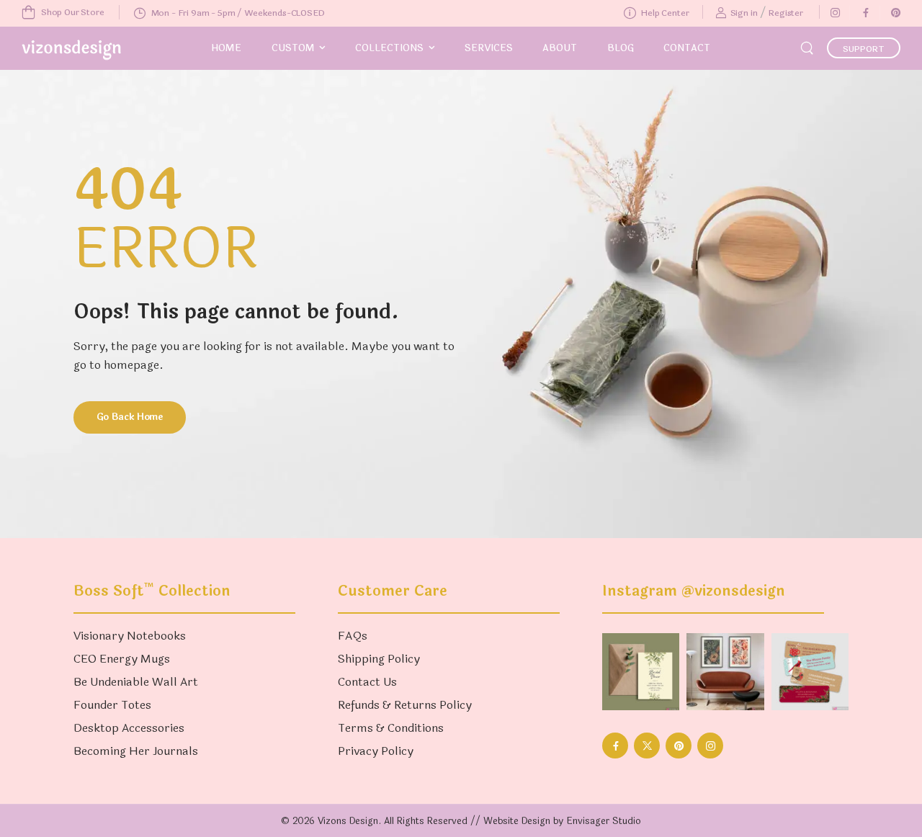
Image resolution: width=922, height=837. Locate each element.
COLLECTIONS (389, 48)
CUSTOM (293, 48)
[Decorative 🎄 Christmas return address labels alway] (810, 671)
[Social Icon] (835, 13)
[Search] (808, 47)
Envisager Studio (603, 821)
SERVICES (489, 48)
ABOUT (559, 48)
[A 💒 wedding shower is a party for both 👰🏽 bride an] (640, 671)
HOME (226, 48)
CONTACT (686, 48)
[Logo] (71, 50)
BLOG (620, 48)
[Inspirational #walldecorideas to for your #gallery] (725, 671)
